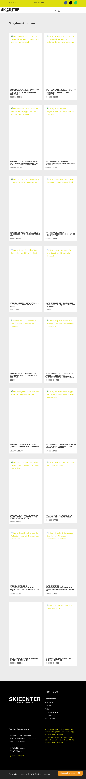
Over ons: (48, 705)
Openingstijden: (50, 699)
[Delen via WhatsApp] (75, 2)
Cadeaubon (51, 715)
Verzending (49, 702)
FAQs (47, 709)
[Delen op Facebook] (65, 2)
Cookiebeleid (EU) (51, 712)
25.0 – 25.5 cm (50, 719)
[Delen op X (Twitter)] (70, 2)
